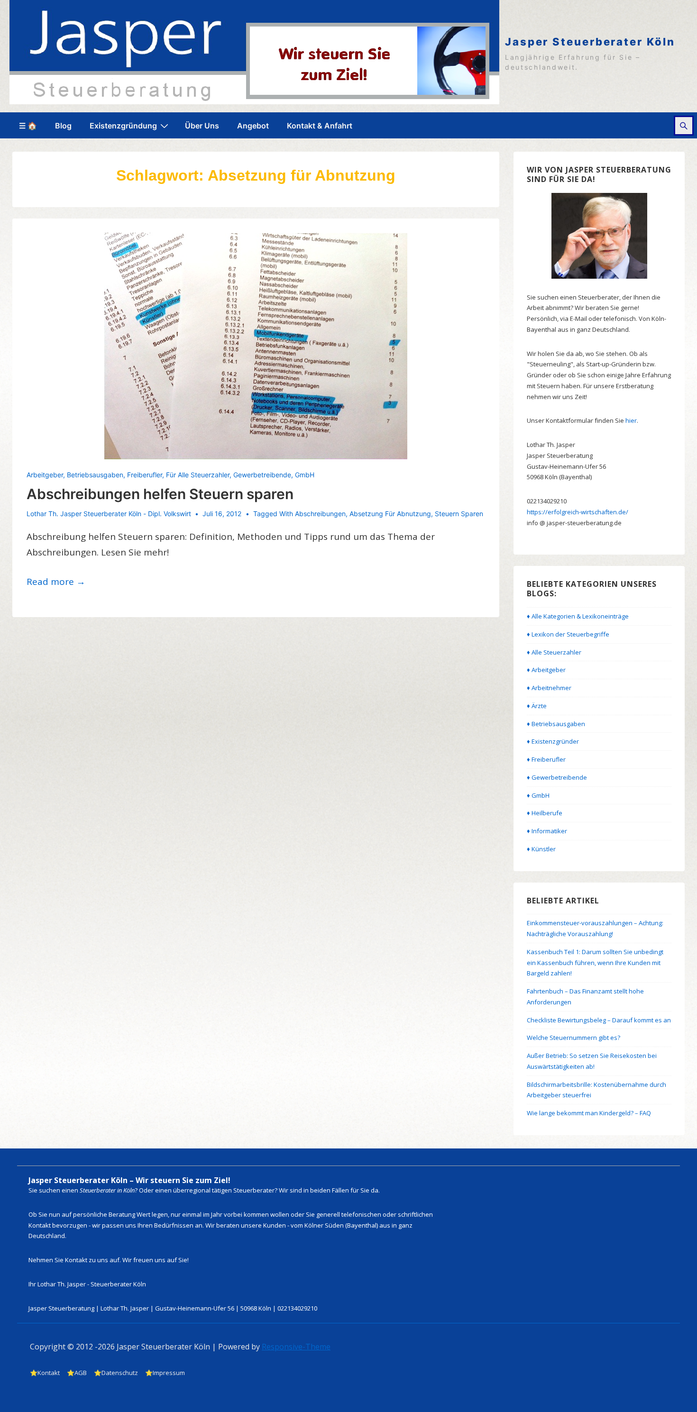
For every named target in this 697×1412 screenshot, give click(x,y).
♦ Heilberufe (544, 813)
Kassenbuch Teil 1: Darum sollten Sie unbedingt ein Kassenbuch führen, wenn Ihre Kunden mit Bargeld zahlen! (595, 962)
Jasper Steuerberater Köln (590, 42)
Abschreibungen (320, 514)
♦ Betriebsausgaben (556, 724)
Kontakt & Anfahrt (319, 125)
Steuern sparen (459, 514)
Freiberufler (144, 475)
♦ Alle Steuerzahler (554, 652)
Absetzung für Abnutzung (390, 514)
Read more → (56, 581)
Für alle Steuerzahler (197, 475)
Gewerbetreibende (262, 475)
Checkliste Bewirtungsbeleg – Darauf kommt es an (599, 1020)
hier (631, 420)
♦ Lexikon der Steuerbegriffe (568, 634)
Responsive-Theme (296, 1346)
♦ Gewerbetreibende (557, 777)
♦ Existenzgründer (553, 741)
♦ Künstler (541, 849)
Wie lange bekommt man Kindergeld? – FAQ (589, 1113)
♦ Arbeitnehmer (549, 687)
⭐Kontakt (45, 1372)
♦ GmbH (538, 795)
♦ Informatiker (547, 831)
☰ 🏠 (28, 125)
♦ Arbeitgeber (546, 669)
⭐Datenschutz (116, 1372)
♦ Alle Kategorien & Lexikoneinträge (578, 616)
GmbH (304, 475)
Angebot (253, 125)
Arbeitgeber (45, 475)
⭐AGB (77, 1372)
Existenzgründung (123, 125)
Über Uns (202, 125)
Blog (63, 125)
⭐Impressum (165, 1372)
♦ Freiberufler (546, 759)
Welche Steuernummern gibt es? (573, 1037)
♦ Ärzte (537, 705)
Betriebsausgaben (95, 475)
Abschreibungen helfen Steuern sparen (160, 493)
